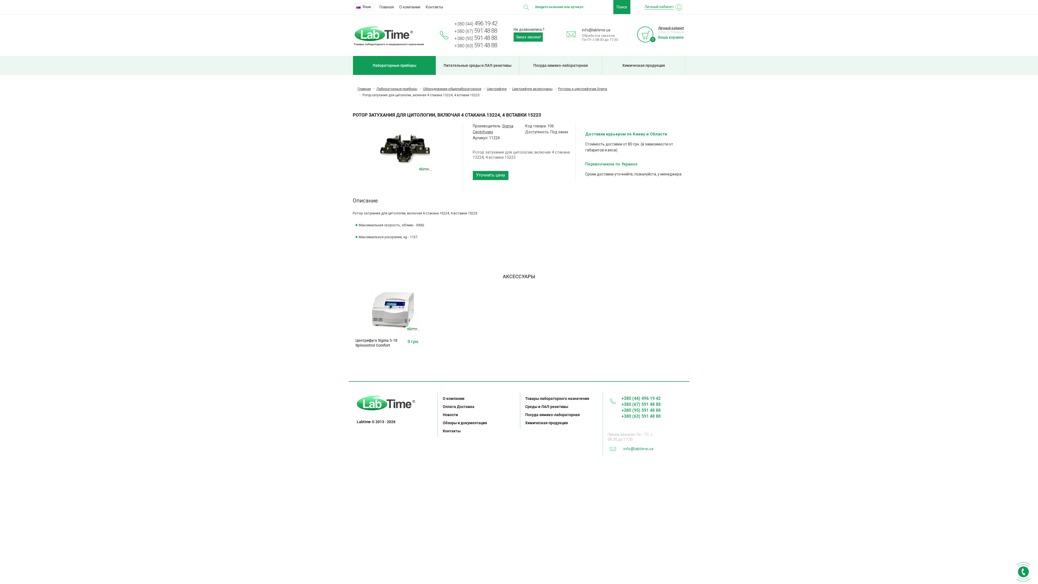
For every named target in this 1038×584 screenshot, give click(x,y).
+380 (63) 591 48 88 (641, 416)
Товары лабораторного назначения (557, 398)
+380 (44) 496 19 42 (641, 398)
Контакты (434, 7)
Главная (387, 7)
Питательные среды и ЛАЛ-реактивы (477, 65)
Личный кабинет (671, 28)
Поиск (622, 7)
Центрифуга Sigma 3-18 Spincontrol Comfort (376, 342)
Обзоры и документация (465, 423)
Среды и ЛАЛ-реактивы (546, 406)
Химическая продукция (643, 65)
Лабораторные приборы (394, 65)
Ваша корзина (671, 37)
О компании (409, 7)
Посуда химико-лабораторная (560, 65)
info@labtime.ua (638, 449)
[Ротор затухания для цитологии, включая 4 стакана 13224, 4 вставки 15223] (406, 148)
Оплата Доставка (458, 406)
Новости (450, 415)
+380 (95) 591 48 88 (641, 410)
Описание (365, 200)
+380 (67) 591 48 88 (641, 404)
